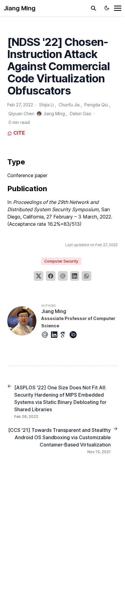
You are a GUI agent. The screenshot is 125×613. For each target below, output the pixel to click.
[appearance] (106, 8)
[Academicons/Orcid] (74, 334)
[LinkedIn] (74, 276)
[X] (38, 276)
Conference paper (27, 175)
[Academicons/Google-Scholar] (64, 334)
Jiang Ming (19, 8)
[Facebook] (51, 276)
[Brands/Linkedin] (55, 334)
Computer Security (61, 261)
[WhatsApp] (86, 276)
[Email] (63, 276)
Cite (18, 133)
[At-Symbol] (46, 334)
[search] (93, 8)
